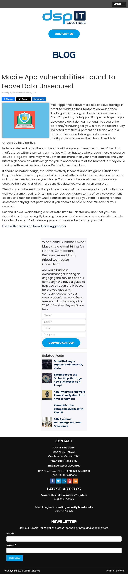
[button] (119, 4)
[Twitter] (58, 481)
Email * (10, 533)
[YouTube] (69, 481)
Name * (11, 545)
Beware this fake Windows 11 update (64, 495)
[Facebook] (52, 481)
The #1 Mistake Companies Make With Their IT (68, 409)
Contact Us (64, 34)
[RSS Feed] (75, 481)
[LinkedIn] (64, 481)
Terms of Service (115, 570)
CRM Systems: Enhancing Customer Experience (67, 422)
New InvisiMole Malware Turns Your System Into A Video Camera (69, 395)
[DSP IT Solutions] (64, 17)
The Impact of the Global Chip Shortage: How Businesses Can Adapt (68, 380)
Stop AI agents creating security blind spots (64, 507)
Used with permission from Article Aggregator (34, 226)
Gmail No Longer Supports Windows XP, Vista (68, 364)
